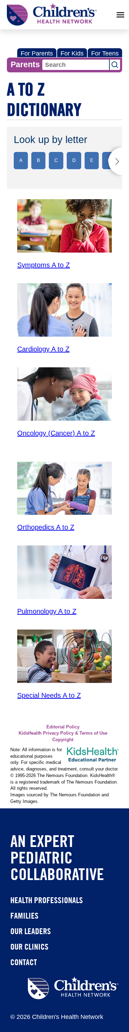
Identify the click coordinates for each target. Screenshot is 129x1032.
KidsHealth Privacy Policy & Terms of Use (63, 733)
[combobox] (75, 65)
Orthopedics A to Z (45, 527)
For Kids (72, 53)
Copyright (62, 739)
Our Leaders (30, 931)
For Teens (105, 53)
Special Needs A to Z (49, 695)
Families (24, 915)
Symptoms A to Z (43, 265)
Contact (23, 962)
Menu (120, 15)
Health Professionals (46, 900)
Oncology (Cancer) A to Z (56, 433)
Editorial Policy (62, 727)
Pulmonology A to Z (46, 611)
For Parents (37, 53)
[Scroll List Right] (115, 161)
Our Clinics (29, 946)
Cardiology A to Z (43, 349)
